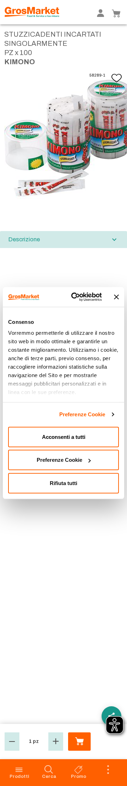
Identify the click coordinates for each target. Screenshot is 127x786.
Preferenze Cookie (82, 414)
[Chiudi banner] (116, 297)
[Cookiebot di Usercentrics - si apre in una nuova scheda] (75, 297)
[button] (12, 741)
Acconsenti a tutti (63, 437)
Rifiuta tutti (63, 483)
